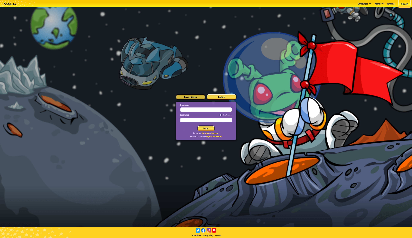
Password (214, 133)
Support (218, 235)
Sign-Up (404, 4)
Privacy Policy (208, 235)
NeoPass (221, 96)
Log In (205, 128)
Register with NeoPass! (214, 136)
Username (205, 133)
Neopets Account (190, 96)
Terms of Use (196, 235)
